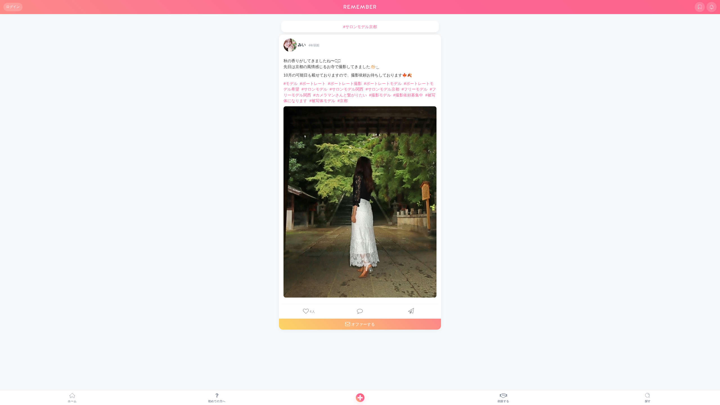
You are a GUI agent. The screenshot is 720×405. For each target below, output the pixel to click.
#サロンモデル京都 (382, 89)
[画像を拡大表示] (360, 202)
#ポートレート (313, 83)
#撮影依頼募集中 (408, 95)
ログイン (13, 7)
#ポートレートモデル (383, 83)
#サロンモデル (314, 89)
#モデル (291, 83)
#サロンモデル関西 (346, 89)
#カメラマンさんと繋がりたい (340, 95)
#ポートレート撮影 (345, 83)
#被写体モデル (322, 100)
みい (302, 45)
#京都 (343, 100)
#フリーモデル (415, 89)
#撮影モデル (380, 95)
